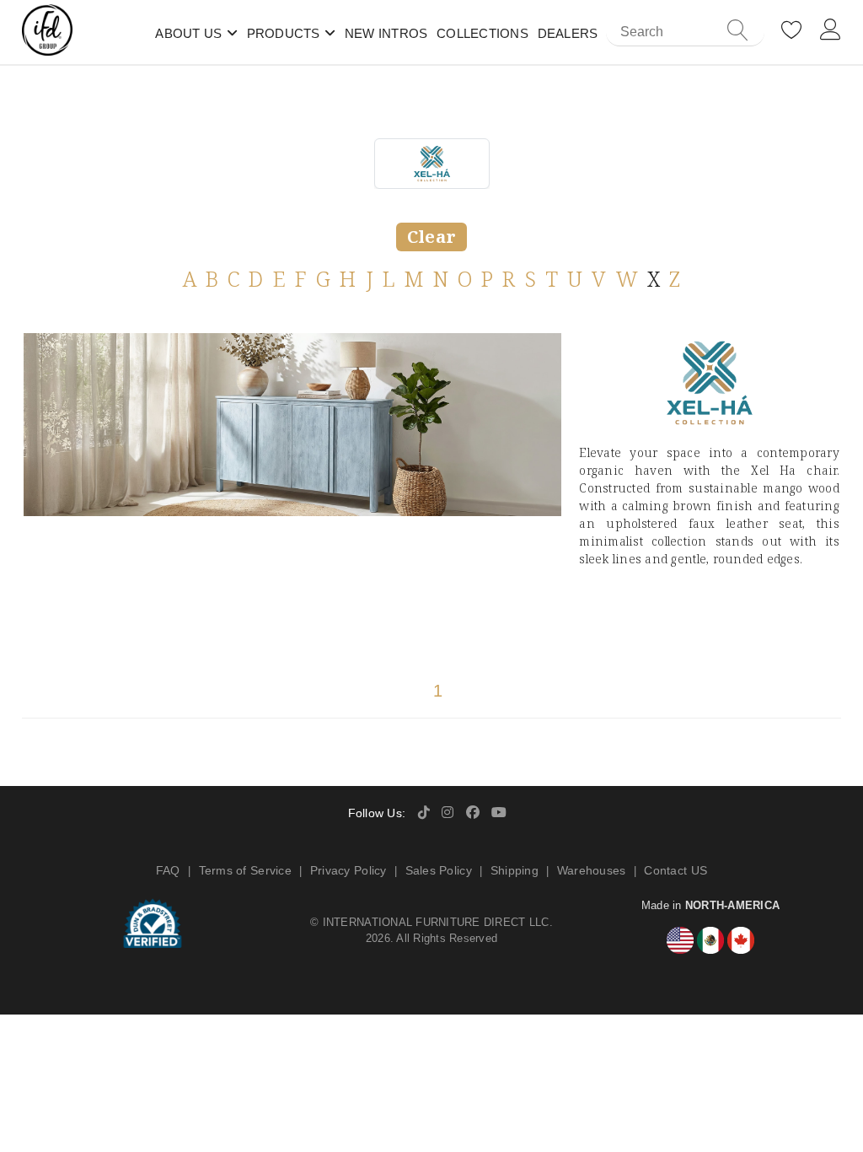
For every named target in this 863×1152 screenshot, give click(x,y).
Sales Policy (438, 870)
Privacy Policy (348, 870)
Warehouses (591, 870)
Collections (482, 33)
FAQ (168, 870)
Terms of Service (245, 870)
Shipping (514, 870)
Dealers (568, 33)
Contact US (675, 870)
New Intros (386, 33)
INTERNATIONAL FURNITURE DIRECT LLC (436, 922)
